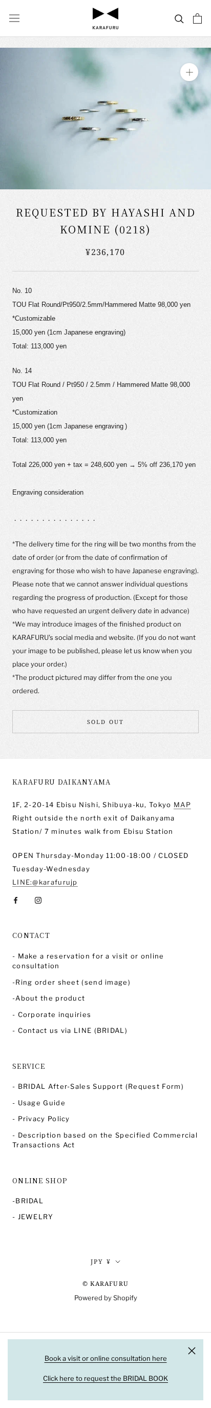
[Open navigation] (14, 18)
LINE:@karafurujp (45, 882)
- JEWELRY (33, 1217)
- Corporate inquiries (51, 1014)
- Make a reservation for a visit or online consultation (88, 961)
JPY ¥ (101, 1261)
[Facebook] (15, 899)
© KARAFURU (105, 1283)
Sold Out (105, 722)
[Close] (192, 1351)
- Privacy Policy (41, 1118)
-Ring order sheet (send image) (71, 982)
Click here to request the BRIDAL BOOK (105, 1378)
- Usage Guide (39, 1103)
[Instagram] (38, 899)
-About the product (48, 998)
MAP (182, 804)
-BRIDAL (28, 1201)
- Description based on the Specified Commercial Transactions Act (105, 1140)
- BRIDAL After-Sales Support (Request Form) (98, 1086)
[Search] (179, 18)
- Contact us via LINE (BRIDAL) (70, 1030)
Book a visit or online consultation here (106, 1358)
